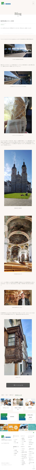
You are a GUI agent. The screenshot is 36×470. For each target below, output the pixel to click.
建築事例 (23, 438)
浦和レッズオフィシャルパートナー (31, 460)
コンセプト (15, 439)
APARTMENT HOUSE (23, 464)
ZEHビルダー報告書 (31, 463)
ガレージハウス (31, 457)
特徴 (15, 441)
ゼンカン (30, 455)
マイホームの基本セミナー (31, 454)
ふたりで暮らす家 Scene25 (24, 458)
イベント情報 (23, 441)
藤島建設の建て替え (31, 449)
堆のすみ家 (30, 444)
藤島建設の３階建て (24, 452)
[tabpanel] (18, 427)
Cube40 (23, 460)
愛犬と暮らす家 (24, 456)
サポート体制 (16, 442)
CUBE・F (30, 441)
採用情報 (15, 453)
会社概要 (15, 450)
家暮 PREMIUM (31, 442)
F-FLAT (23, 450)
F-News (23, 444)
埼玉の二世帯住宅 (24, 454)
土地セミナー (31, 451)
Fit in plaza (30, 439)
